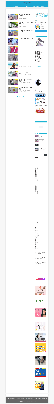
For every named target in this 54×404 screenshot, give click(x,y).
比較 (35, 244)
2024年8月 (36, 183)
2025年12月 (36, 167)
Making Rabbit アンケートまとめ (11, 398)
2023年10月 (36, 193)
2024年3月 (36, 188)
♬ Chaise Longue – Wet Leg (43, 16)
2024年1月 (36, 190)
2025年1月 (36, 178)
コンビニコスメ (37, 230)
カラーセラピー (37, 228)
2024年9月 (36, 182)
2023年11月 (36, 192)
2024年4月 (36, 187)
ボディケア (36, 237)
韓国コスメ (36, 248)
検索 (35, 153)
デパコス (36, 232)
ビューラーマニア (12, 6)
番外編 (35, 246)
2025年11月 (36, 168)
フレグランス (36, 236)
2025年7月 (36, 172)
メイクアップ (36, 239)
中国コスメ (36, 241)
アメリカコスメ (37, 225)
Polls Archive (36, 130)
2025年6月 (36, 173)
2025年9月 (36, 170)
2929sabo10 (42, 253)
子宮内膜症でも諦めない (30, 398)
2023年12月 (36, 191)
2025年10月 (36, 169)
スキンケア (36, 231)
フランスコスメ (37, 235)
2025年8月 (36, 171)
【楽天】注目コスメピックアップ (28, 6)
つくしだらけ (35, 398)
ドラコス (36, 234)
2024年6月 (36, 185)
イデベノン (36, 227)
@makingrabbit (38, 13)
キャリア (36, 229)
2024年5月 (36, 186)
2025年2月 (36, 177)
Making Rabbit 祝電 (18, 398)
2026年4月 (36, 163)
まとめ (35, 238)
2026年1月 (36, 166)
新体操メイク (36, 243)
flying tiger (36, 124)
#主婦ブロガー (41, 15)
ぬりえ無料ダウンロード (24, 398)
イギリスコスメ (37, 226)
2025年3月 (36, 176)
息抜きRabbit (39, 398)
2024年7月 (36, 184)
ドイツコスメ (36, 233)
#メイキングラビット (42, 14)
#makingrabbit (45, 15)
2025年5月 (36, 174)
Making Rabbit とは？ (39, 66)
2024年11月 (36, 180)
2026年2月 (36, 165)
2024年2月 (36, 189)
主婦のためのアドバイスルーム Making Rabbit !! (25, 401)
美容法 (35, 247)
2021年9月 (36, 219)
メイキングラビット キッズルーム (36, 6)
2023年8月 (36, 195)
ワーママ (36, 240)
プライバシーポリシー (44, 398)
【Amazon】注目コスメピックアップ (19, 6)
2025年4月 (36, 175)
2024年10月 (36, 181)
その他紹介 (42, 6)
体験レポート (36, 242)
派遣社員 (36, 245)
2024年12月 (36, 179)
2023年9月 (36, 194)
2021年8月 (36, 220)
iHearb (35, 224)
